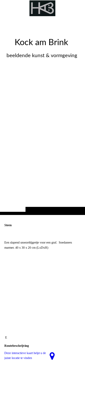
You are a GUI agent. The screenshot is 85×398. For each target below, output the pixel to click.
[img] (42, 115)
